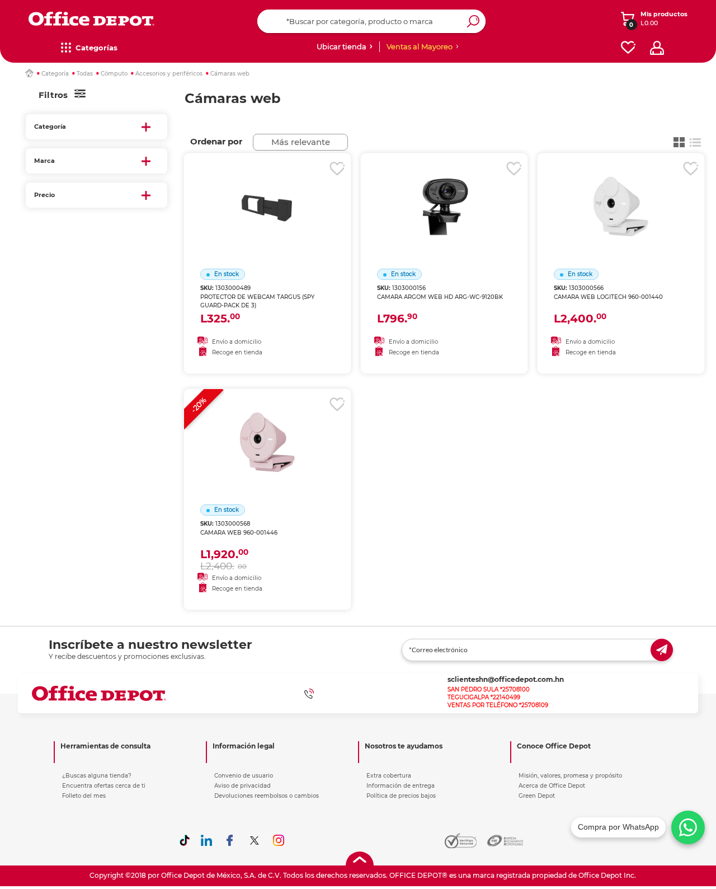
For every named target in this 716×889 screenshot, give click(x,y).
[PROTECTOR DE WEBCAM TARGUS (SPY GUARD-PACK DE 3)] (267, 192)
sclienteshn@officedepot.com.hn (505, 679)
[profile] (657, 48)
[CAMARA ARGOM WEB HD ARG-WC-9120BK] (444, 192)
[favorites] (628, 48)
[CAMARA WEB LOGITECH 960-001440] (620, 192)
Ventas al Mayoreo (420, 46)
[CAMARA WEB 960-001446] (267, 428)
